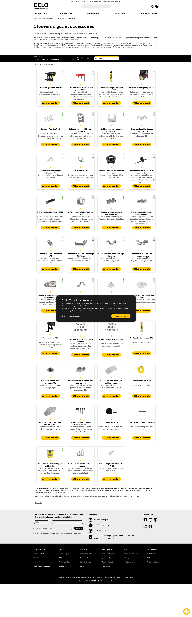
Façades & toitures (152, 562)
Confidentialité (75, 577)
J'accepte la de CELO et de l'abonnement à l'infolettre (59, 533)
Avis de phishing (128, 577)
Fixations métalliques (108, 554)
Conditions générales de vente (112, 577)
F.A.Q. (149, 558)
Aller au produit (50, 103)
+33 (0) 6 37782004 (101, 525)
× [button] (133, 297)
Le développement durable (42, 566)
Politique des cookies (87, 577)
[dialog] (96, 308)
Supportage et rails (107, 550)
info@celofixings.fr (101, 520)
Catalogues (127, 558)
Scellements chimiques (131, 554)
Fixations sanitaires (65, 562)
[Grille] (77, 58)
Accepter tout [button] (121, 316)
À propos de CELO (39, 550)
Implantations (151, 554)
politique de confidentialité (51, 533)
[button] (71, 316)
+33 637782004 (100, 531)
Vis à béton (83, 550)
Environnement (63, 566)
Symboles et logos (107, 558)
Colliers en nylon (64, 554)
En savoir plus (117, 311)
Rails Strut (37, 562)
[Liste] (82, 58)
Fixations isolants (39, 554)
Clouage (61, 550)
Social (82, 566)
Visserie (36, 558)
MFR (125, 550)
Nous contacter (151, 550)
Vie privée (99, 577)
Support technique (86, 558)
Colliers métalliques (86, 562)
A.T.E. (61, 558)
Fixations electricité (107, 562)
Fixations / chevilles (86, 554)
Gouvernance (106, 566)
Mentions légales (64, 577)
